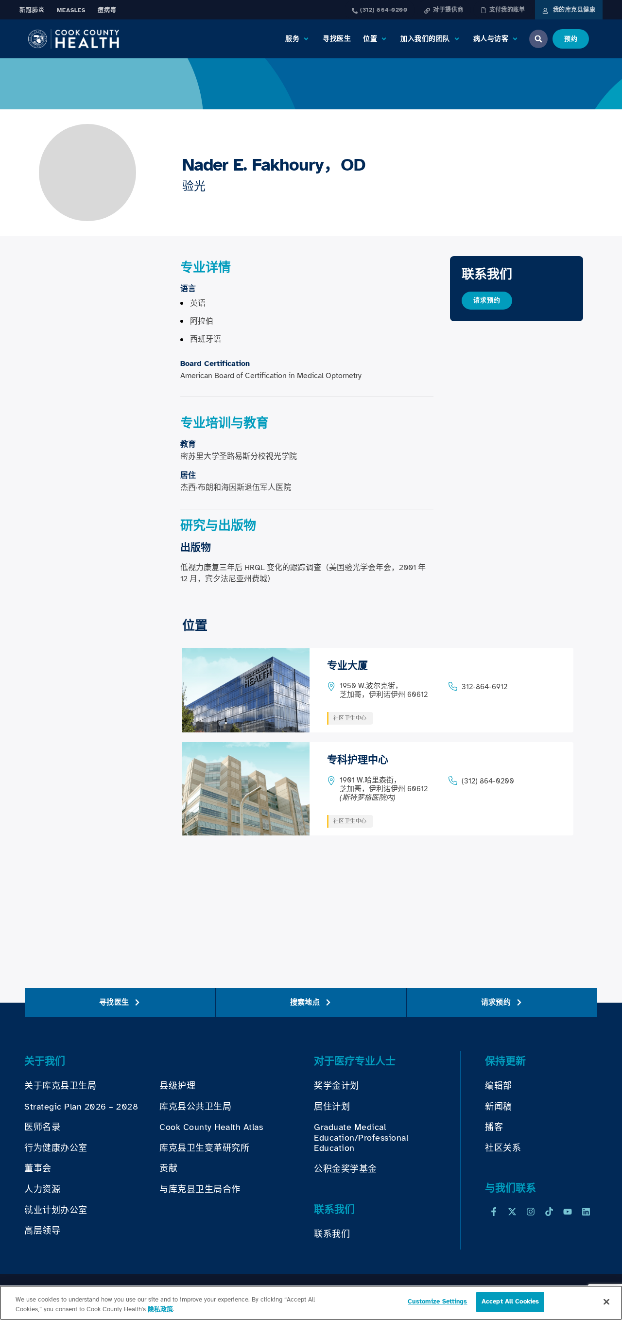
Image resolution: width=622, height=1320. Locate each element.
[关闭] (606, 1301)
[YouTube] (567, 1211)
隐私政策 (160, 1309)
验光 (194, 186)
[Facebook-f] (493, 1211)
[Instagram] (530, 1211)
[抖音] (549, 1211)
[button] (297, 39)
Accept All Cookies (510, 1301)
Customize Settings (437, 1301)
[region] (311, 1302)
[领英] (586, 1211)
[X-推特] (512, 1211)
